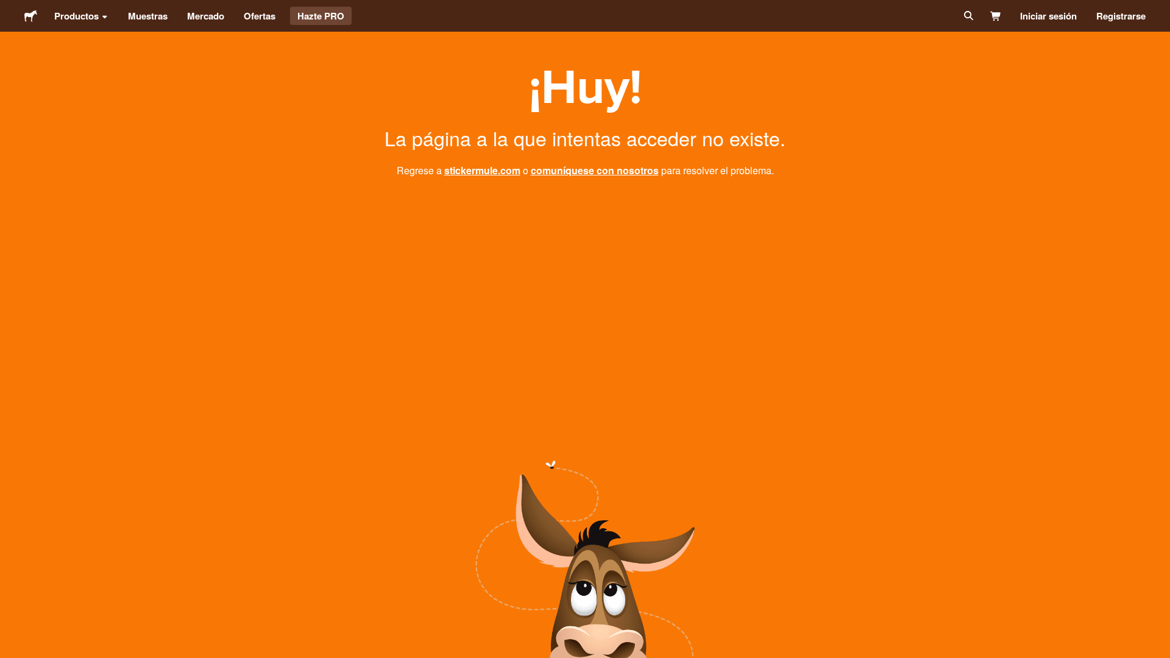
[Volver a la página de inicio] (30, 16)
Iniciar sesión (1048, 16)
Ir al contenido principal (9, 9)
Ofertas (259, 16)
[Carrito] (996, 16)
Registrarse (1121, 16)
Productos (76, 16)
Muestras (148, 16)
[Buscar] (967, 16)
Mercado (205, 16)
